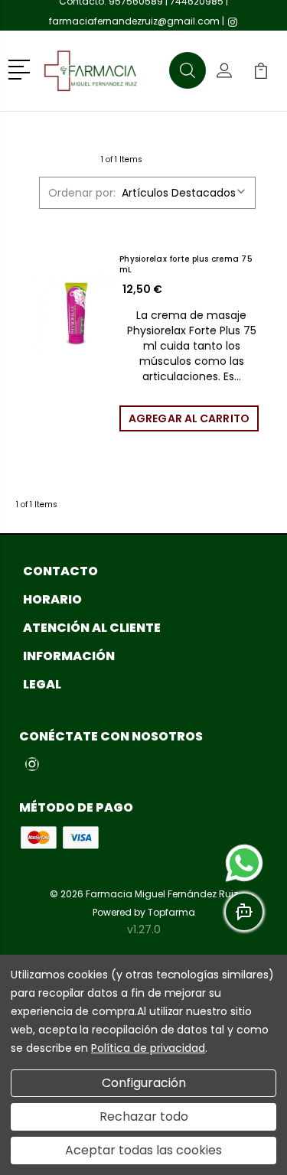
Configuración (144, 1083)
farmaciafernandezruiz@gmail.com (134, 21)
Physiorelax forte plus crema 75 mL (186, 264)
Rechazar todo (143, 1116)
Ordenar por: (82, 192)
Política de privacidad (148, 1048)
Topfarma (171, 912)
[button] (21, 68)
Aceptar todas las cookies (143, 1150)
